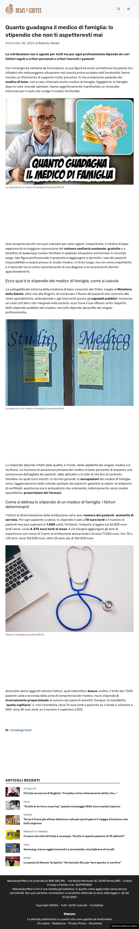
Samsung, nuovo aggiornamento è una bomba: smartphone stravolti (69, 849)
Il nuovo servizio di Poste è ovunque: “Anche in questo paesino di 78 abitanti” (74, 836)
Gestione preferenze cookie (124, 926)
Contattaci (96, 905)
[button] (119, 9)
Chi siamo (43, 923)
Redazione (59, 923)
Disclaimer (95, 923)
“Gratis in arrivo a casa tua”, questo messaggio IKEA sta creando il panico (72, 806)
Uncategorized (20, 730)
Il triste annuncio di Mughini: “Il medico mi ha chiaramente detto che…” (70, 793)
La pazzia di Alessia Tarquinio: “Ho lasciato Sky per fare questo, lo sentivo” (72, 862)
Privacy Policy (77, 923)
